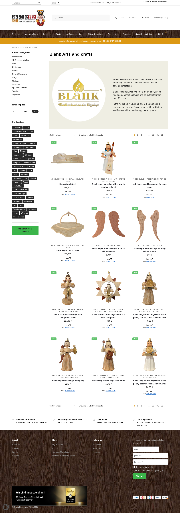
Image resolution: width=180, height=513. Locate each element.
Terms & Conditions (60, 452)
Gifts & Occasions (19, 74)
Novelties (16, 84)
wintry (15, 213)
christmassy (25, 136)
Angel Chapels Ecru (61, 309)
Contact (15, 448)
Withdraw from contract (25, 230)
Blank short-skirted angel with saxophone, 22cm (68, 316)
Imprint (15, 452)
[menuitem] (26, 3)
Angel (27, 128)
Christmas (16, 67)
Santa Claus (17, 186)
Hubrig (31, 167)
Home (14, 47)
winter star (32, 209)
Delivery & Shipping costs (63, 456)
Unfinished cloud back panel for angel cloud (149, 185)
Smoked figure (18, 197)
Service (132, 18)
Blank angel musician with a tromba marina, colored (108, 185)
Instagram (97, 448)
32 (162, 135)
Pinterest (96, 452)
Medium (15, 81)
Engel (105, 311)
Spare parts (115, 245)
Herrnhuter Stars (19, 167)
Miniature (24, 174)
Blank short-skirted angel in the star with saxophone (108, 316)
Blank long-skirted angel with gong (68, 381)
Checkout (145, 18)
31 (158, 135)
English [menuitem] (17, 3)
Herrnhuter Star (29, 163)
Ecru (15, 151)
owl (26, 178)
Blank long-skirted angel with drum (108, 381)
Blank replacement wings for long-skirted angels (149, 250)
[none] (26, 3)
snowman (17, 201)
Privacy (15, 456)
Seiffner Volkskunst (20, 190)
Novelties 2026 (108, 181)
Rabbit (25, 182)
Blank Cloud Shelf (67, 184)
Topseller (16, 95)
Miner (15, 174)
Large (14, 77)
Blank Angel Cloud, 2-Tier (68, 250)
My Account (119, 18)
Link (163, 470)
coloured (33, 143)
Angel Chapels (98, 179)
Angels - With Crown (115, 179)
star (14, 205)
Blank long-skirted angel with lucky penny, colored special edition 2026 (149, 382)
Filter (35, 111)
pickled (33, 178)
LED (30, 170)
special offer (28, 201)
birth (14, 63)
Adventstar (17, 128)
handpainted (29, 159)
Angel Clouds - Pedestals (63, 179)
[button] (163, 34)
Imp (14, 170)
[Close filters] (39, 53)
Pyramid (16, 182)
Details (68, 200)
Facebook (97, 444)
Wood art (24, 213)
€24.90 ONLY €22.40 (112, 41)
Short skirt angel (19, 194)
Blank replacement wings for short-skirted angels (108, 250)
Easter (15, 70)
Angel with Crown (19, 132)
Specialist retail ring (20, 88)
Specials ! (16, 91)
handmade (17, 159)
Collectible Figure (19, 143)
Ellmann (23, 151)
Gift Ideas (28, 155)
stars (21, 205)
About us (16, 444)
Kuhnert (22, 170)
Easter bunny (29, 147)
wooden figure (18, 217)
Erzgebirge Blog (161, 18)
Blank (15, 136)
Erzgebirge (17, 155)
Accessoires (17, 57)
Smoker (30, 197)
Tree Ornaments (19, 209)
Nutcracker (17, 178)
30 (153, 135)
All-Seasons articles (20, 60)
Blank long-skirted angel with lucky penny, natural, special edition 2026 (149, 316)
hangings (16, 163)
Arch (31, 132)
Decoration (17, 147)
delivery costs (70, 194)
